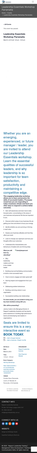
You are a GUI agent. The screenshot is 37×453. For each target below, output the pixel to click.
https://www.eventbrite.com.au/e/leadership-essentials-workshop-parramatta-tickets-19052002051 (9, 369)
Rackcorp (16, 435)
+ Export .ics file (21, 340)
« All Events (7, 24)
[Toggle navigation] (32, 1)
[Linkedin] (6, 423)
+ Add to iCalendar (11, 340)
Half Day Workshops (9, 362)
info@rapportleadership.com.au (10, 412)
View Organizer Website (22, 355)
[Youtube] (16, 423)
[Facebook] (3, 423)
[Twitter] (13, 423)
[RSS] (9, 423)
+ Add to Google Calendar (13, 338)
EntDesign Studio (12, 432)
